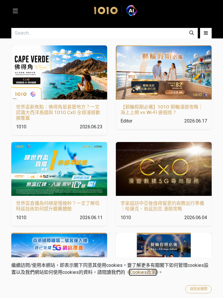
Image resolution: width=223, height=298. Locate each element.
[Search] (192, 33)
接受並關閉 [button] (198, 289)
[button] (206, 33)
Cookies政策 (143, 272)
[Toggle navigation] (15, 10)
